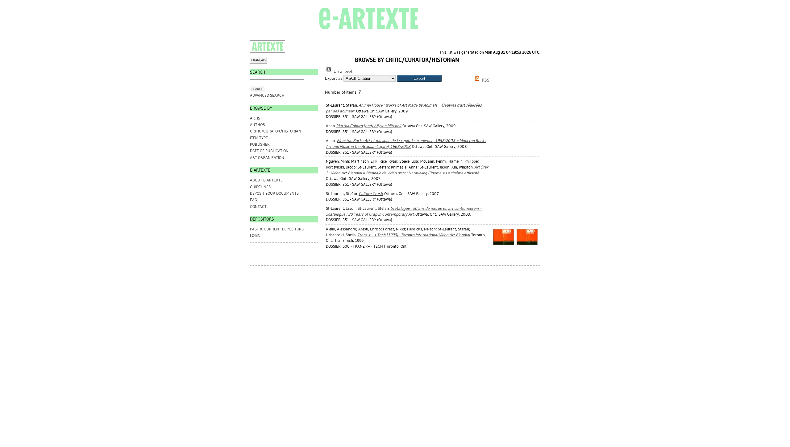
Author (257, 124)
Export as (333, 78)
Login (255, 235)
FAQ (253, 199)
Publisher (260, 144)
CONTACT (258, 206)
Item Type (259, 138)
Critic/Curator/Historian (275, 131)
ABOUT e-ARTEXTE (266, 180)
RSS (485, 80)
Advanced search (267, 95)
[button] (419, 78)
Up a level (342, 71)
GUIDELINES (260, 187)
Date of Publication (269, 150)
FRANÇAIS (258, 60)
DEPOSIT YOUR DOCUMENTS (274, 193)
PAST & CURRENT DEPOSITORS (277, 229)
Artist (256, 118)
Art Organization (267, 157)
